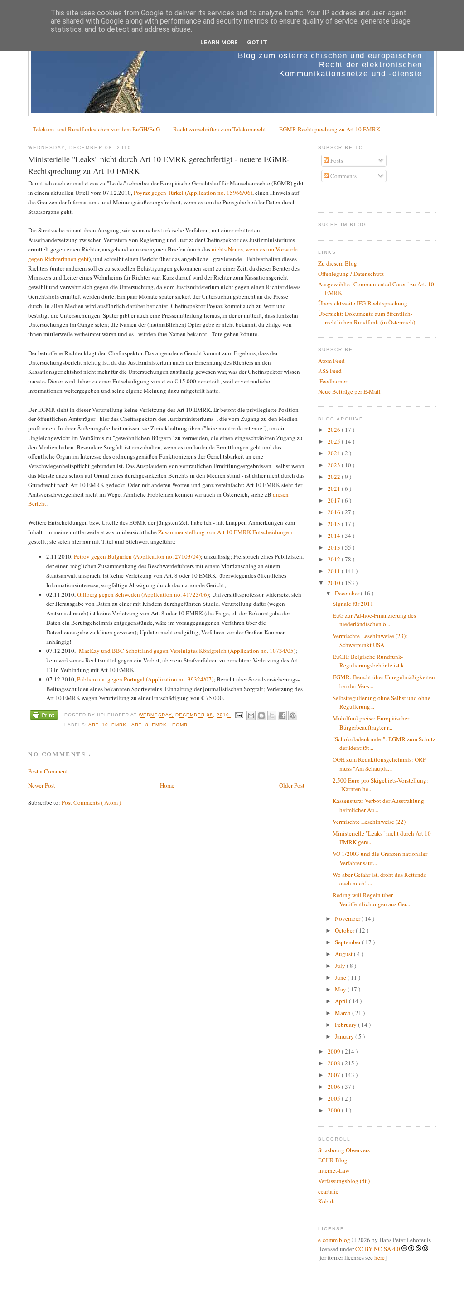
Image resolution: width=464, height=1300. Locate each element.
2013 (335, 547)
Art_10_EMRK (108, 724)
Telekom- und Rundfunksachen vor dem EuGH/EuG (96, 129)
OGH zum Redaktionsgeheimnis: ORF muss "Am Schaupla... (379, 764)
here (379, 1257)
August (344, 954)
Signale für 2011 (353, 603)
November (348, 918)
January (345, 1036)
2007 (335, 1075)
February (346, 1024)
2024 (335, 453)
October (345, 930)
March (343, 1013)
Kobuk (326, 1201)
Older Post (291, 785)
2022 (335, 477)
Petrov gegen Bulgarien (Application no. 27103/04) (137, 556)
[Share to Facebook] (282, 715)
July (341, 966)
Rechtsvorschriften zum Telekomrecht (219, 129)
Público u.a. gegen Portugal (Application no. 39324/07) (145, 679)
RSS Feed (330, 371)
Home (167, 785)
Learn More (219, 42)
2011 (335, 571)
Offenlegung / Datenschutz (351, 274)
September (348, 942)
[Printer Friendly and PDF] (44, 716)
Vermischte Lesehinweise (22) (369, 821)
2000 (335, 1110)
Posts (336, 160)
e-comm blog (334, 1240)
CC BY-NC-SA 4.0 (377, 1249)
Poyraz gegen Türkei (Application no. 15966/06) (193, 192)
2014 (335, 536)
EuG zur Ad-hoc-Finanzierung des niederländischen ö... (374, 619)
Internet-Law (333, 1170)
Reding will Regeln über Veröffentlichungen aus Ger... (371, 899)
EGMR (180, 724)
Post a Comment (48, 771)
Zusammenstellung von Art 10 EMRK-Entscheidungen (225, 532)
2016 (335, 512)
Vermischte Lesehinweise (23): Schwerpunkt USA (370, 640)
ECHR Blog (333, 1160)
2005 (335, 1098)
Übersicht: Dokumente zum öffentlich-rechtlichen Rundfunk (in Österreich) (366, 318)
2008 (335, 1063)
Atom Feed (331, 361)
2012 (335, 559)
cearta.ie (328, 1191)
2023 (335, 465)
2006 (335, 1087)
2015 (335, 524)
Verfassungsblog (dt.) (344, 1181)
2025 (335, 441)
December (348, 593)
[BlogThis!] (261, 715)
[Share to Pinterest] (292, 715)
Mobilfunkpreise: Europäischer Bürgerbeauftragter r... (371, 722)
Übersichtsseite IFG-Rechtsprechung (362, 303)
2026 (335, 429)
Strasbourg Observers (344, 1150)
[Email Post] (239, 715)
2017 (335, 500)
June (341, 977)
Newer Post (41, 785)
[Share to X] (271, 715)
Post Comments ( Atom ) (91, 802)
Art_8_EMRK (149, 724)
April (342, 1001)
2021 (335, 488)
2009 (335, 1051)
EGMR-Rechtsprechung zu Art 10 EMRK (329, 129)
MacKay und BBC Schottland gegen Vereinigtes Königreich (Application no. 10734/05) (187, 651)
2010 (335, 583)
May (341, 989)
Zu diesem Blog (337, 263)
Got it (257, 42)
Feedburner (332, 381)
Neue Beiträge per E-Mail (349, 391)
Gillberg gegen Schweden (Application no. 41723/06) (143, 594)
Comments (343, 176)
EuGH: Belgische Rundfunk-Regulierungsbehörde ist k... (370, 661)
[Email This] (251, 715)
